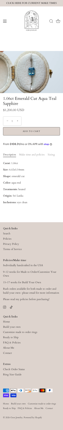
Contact (7, 353)
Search (6, 233)
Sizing (51, 154)
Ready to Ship (11, 337)
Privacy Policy (11, 244)
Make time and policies (32, 154)
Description (9, 154)
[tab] (11, 155)
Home (6, 321)
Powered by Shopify (33, 417)
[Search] (51, 21)
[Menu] (5, 21)
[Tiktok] (11, 307)
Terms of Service (12, 249)
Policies (7, 238)
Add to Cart (31, 131)
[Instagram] (4, 307)
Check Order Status (14, 369)
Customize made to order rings (20, 332)
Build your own (12, 327)
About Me (8, 348)
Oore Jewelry (16, 417)
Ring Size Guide (12, 374)
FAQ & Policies (12, 342)
